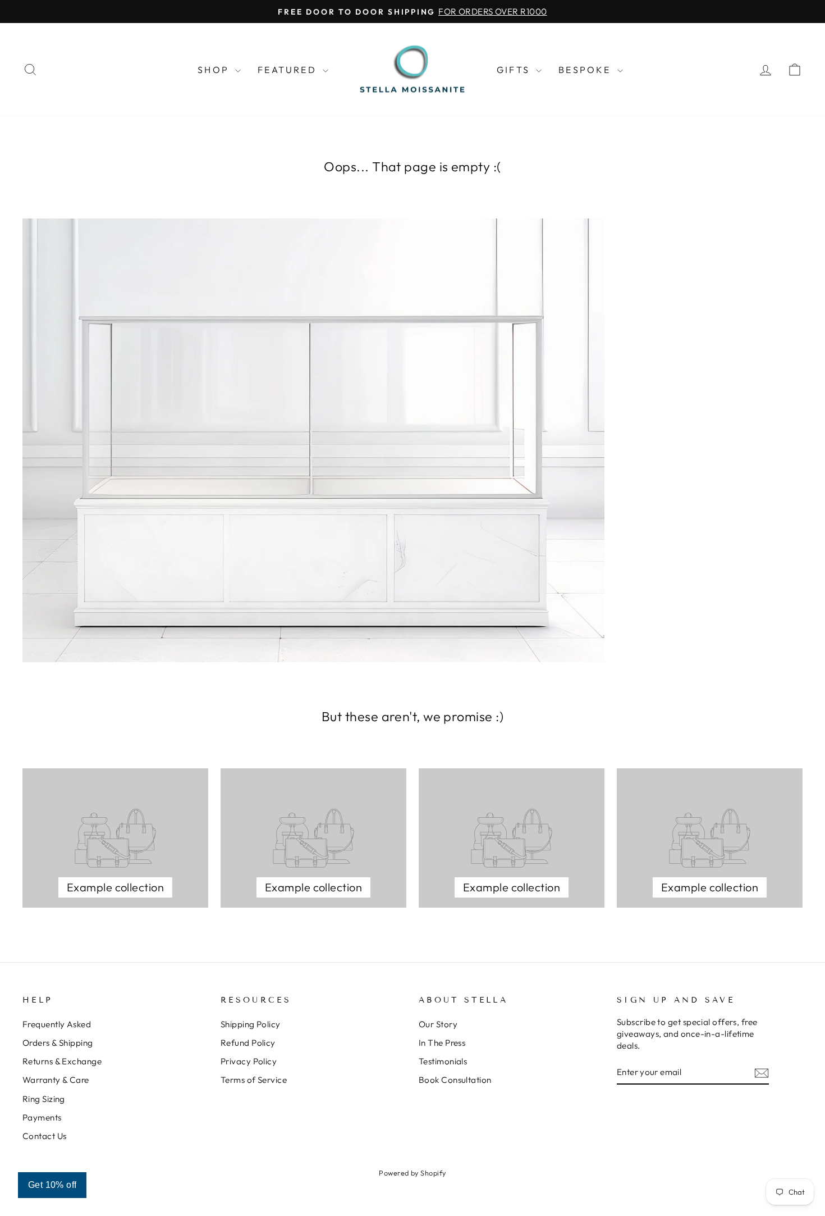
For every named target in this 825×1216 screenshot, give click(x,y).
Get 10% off (52, 1185)
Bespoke (586, 69)
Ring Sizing (43, 1099)
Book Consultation (455, 1079)
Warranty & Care (55, 1079)
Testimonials (443, 1061)
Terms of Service (254, 1079)
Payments (42, 1117)
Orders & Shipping (57, 1042)
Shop (215, 69)
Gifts (515, 69)
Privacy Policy (249, 1061)
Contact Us (44, 1136)
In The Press (442, 1042)
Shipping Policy (251, 1024)
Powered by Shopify (412, 1172)
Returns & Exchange (62, 1061)
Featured (289, 69)
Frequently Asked (56, 1024)
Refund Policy (248, 1042)
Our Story (438, 1024)
